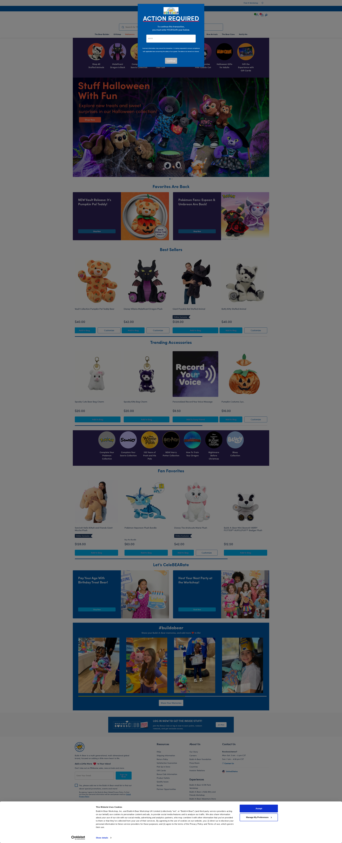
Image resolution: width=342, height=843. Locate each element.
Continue (171, 60)
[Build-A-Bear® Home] (171, 10)
